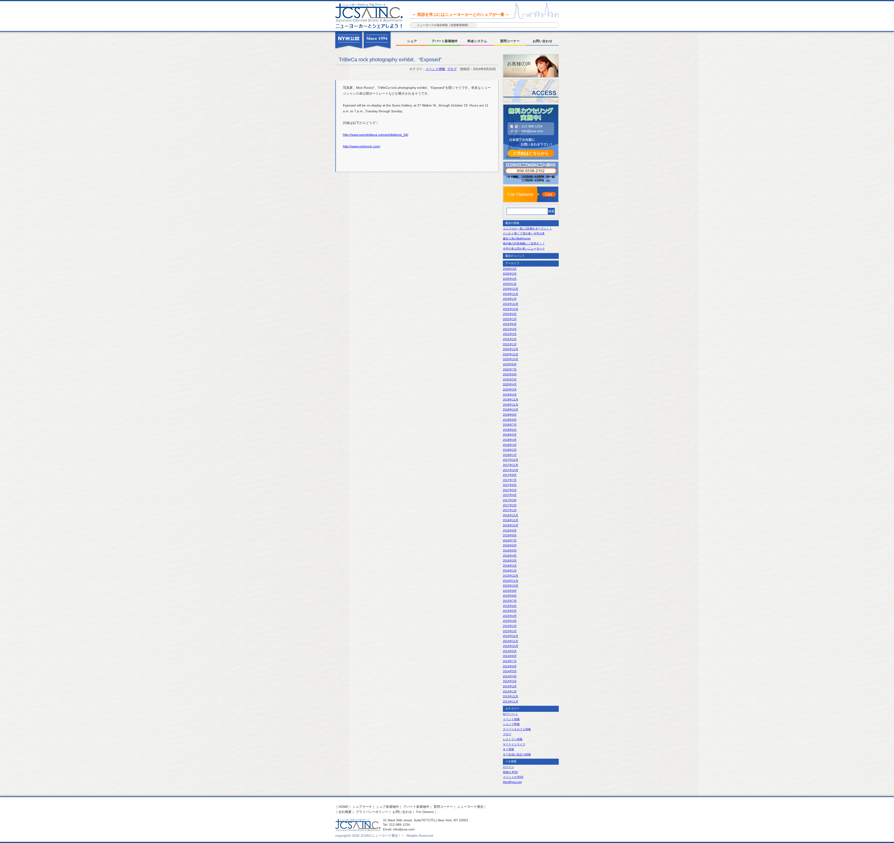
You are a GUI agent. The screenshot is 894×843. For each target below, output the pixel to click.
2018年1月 (510, 455)
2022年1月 (510, 319)
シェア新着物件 (387, 807)
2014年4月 (510, 676)
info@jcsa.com (532, 131)
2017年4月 (510, 495)
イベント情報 (435, 69)
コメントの (513, 777)
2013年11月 (510, 701)
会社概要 (345, 812)
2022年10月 (510, 309)
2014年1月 (510, 691)
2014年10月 (510, 646)
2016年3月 (510, 560)
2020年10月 (510, 359)
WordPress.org (512, 782)
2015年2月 (510, 626)
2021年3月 (510, 334)
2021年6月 (510, 324)
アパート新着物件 (445, 41)
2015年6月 (510, 606)
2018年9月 (510, 414)
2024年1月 (510, 299)
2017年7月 (510, 480)
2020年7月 (510, 369)
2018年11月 (510, 404)
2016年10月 (510, 525)
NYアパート (510, 714)
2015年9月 (510, 591)
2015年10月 (510, 585)
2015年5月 (510, 611)
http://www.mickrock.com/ (361, 146)
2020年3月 (510, 389)
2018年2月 (510, 450)
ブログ (452, 69)
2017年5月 (510, 490)
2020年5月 (510, 379)
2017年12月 (510, 460)
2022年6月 (510, 314)
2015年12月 (510, 575)
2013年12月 (510, 696)
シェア (412, 41)
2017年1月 (510, 510)
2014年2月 (510, 686)
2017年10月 (510, 470)
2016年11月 (510, 520)
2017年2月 (510, 505)
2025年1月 (510, 284)
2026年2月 (510, 273)
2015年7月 (510, 601)
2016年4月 (510, 555)
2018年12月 (510, 399)
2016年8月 (510, 535)
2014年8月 (510, 656)
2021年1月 (510, 344)
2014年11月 (510, 641)
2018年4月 (510, 440)
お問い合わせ (542, 41)
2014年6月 (510, 666)
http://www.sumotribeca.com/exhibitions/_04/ (375, 135)
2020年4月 (510, 384)
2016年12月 (510, 515)
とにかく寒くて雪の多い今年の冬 (524, 233)
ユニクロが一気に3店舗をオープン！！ (527, 228)
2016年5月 (510, 550)
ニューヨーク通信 (470, 807)
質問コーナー (510, 41)
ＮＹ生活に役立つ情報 (517, 754)
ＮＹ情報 (508, 749)
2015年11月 (510, 581)
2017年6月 (510, 485)
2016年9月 (510, 530)
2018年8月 (510, 420)
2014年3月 (510, 681)
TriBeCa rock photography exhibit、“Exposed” (390, 59)
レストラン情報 (512, 739)
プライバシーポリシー (372, 812)
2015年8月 (510, 595)
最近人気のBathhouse (517, 238)
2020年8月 (510, 364)
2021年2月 (510, 339)
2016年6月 (510, 545)
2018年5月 (510, 434)
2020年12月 (510, 349)
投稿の (510, 772)
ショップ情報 (511, 724)
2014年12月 (510, 636)
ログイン (508, 767)
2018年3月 (510, 445)
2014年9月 (510, 651)
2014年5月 (510, 671)
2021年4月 (510, 329)
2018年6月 (510, 430)
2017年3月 (510, 500)
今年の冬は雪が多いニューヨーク (524, 248)
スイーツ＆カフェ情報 (517, 729)
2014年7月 (510, 661)
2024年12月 (510, 289)
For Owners (425, 812)
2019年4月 (510, 394)
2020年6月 (510, 374)
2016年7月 (510, 540)
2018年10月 (510, 409)
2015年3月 (510, 621)
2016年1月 (510, 570)
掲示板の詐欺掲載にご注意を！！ (524, 243)
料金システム (477, 41)
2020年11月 (510, 354)
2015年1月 (510, 631)
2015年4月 (510, 616)
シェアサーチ (362, 807)
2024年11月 (510, 294)
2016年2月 (510, 565)
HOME (343, 807)
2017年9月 (510, 475)
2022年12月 (510, 304)
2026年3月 (510, 269)
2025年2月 (510, 279)
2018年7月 (510, 424)
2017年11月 (510, 465)
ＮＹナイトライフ (514, 744)
